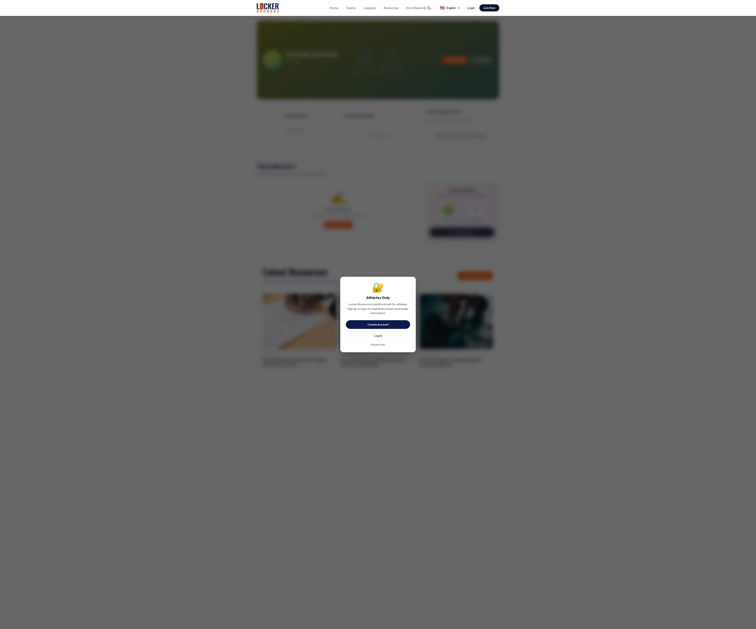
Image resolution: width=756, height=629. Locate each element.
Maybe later (378, 344)
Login (471, 8)
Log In (378, 336)
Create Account (378, 324)
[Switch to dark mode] (429, 8)
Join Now (489, 8)
